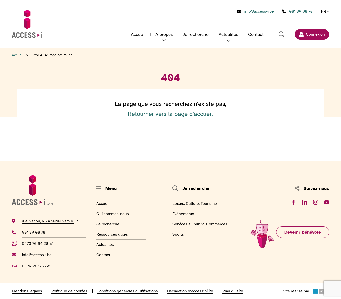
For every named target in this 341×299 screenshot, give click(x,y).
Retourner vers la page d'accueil (170, 114)
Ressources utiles (112, 234)
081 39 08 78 (301, 11)
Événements (183, 213)
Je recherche (196, 34)
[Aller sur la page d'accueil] (27, 24)
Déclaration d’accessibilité (190, 291)
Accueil (138, 34)
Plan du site (232, 291)
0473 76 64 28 (38, 243)
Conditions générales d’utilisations (127, 291)
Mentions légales (27, 291)
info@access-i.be (259, 11)
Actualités (108, 244)
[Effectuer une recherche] (282, 34)
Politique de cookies (69, 291)
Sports (183, 234)
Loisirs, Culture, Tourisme (194, 203)
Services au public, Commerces (199, 224)
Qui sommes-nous (112, 213)
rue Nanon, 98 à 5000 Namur (54, 221)
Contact (256, 34)
